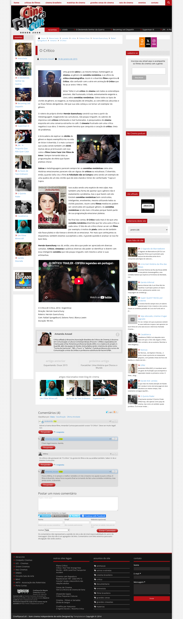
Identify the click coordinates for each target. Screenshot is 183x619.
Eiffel (143, 365)
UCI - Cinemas (22, 563)
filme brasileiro (103, 593)
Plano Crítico (61, 565)
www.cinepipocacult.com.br (28, 600)
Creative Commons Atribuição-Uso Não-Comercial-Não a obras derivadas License (29, 597)
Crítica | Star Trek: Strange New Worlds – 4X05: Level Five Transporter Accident (71, 570)
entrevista (101, 588)
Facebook (117, 334)
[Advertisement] (121, 24)
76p (55, 421)
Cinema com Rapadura (66, 576)
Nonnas (144, 350)
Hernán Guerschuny (100, 38)
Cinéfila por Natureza (65, 606)
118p (60, 439)
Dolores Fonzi (84, 38)
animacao (101, 566)
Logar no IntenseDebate (44, 515)
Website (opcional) (98, 519)
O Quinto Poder (20, 195)
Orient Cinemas (23, 566)
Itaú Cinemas (21, 569)
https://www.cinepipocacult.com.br (32, 603)
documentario (103, 584)
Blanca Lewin (54, 38)
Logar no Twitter (74, 515)
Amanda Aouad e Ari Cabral (39, 593)
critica (74, 38)
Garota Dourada (19, 259)
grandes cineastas (105, 602)
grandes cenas (103, 597)
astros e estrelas (104, 570)
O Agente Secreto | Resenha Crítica (70, 608)
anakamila (48, 421)
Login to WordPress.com (59, 515)
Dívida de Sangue (63, 602)
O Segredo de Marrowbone (153, 248)
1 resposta (59, 432)
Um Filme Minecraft (20, 237)
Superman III (131, 29)
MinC (18, 579)
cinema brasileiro (104, 575)
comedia (65, 38)
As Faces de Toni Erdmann (21, 172)
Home (43, 38)
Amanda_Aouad (51, 439)
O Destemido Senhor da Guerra (73, 29)
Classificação (61, 417)
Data (52, 417)
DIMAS (19, 573)
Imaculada (22, 58)
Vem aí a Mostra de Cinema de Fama (70, 589)
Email (67, 519)
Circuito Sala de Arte (25, 576)
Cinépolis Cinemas (24, 560)
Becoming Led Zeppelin (106, 29)
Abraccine (20, 557)
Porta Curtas (21, 585)
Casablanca (23, 216)
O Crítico (63, 40)
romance (53, 40)
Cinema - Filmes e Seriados (68, 600)
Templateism (79, 616)
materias (101, 606)
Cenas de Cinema (64, 587)
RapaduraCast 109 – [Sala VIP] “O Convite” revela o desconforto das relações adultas (69, 581)
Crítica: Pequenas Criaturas (66, 596)
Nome (40, 519)
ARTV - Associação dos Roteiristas (31, 582)
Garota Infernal (147, 282)
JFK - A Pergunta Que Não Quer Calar (162, 29)
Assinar (41, 530)
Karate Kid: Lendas (149, 381)
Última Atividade (73, 417)
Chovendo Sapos (63, 594)
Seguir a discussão (115, 412)
